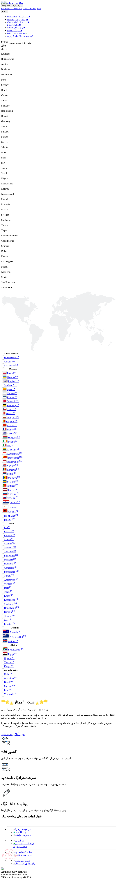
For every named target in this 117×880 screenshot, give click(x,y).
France (11, 429)
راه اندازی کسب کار (24, 863)
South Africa (15, 649)
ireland (12, 441)
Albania (13, 511)
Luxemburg (14, 453)
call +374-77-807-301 (11, 8)
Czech (11, 409)
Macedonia (15, 457)
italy (10, 445)
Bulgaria (13, 417)
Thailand (10, 551)
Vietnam (9, 583)
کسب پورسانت (21, 860)
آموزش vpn (20, 846)
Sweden (12, 482)
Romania (13, 469)
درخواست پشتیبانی (23, 843)
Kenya (9, 666)
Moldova (14, 478)
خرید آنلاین (6, 734)
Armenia (10, 547)
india (7, 587)
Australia (15, 632)
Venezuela (10, 694)
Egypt (12, 654)
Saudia (9, 539)
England (13, 381)
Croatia (15, 502)
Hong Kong (11, 608)
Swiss (10, 413)
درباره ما (18, 840)
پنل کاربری (19, 832)
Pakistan (9, 624)
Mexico (9, 686)
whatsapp (28, 8)
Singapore (10, 604)
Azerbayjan (11, 580)
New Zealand (18, 637)
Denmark (13, 401)
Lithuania (13, 449)
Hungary (14, 437)
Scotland (10, 385)
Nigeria (9, 658)
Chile (8, 674)
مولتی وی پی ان (15, 3)
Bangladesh (11, 571)
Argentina (10, 678)
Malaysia (10, 559)
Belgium (11, 421)
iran (7, 527)
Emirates (9, 535)
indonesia (10, 563)
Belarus (9, 519)
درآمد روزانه (9, 855)
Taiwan (9, 616)
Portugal (12, 486)
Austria (12, 425)
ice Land (13, 641)
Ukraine (12, 377)
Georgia (9, 543)
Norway (12, 466)
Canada (9, 361)
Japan (8, 592)
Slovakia (12, 498)
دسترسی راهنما (22, 835)
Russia (9, 531)
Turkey (9, 575)
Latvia (12, 490)
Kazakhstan (11, 600)
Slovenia (13, 494)
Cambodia (10, 567)
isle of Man (11, 515)
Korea (8, 596)
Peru (7, 690)
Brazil (8, 682)
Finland (12, 393)
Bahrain (9, 612)
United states (11, 357)
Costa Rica (11, 365)
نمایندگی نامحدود (22, 852)
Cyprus (14, 507)
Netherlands (14, 461)
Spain (11, 389)
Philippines (11, 555)
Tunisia (9, 662)
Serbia (11, 473)
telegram (37, 8)
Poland (12, 373)
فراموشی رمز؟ (22, 829)
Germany (13, 405)
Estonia (12, 397)
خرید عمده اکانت (22, 855)
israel (7, 620)
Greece (12, 433)
